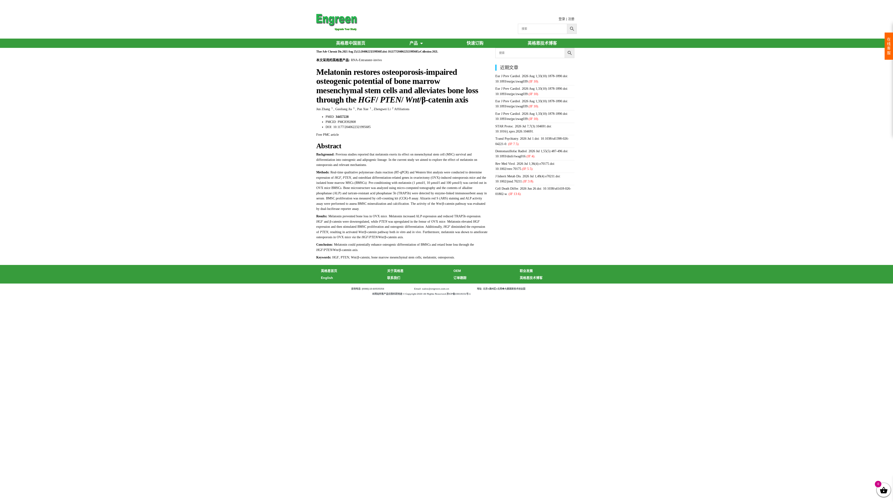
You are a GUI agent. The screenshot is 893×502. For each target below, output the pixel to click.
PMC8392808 (347, 122)
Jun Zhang (323, 109)
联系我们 (393, 278)
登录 (562, 19)
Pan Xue (362, 109)
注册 (571, 19)
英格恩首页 (329, 271)
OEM (457, 271)
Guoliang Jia (343, 109)
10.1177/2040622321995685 (352, 127)
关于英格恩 (395, 271)
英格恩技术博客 (542, 43)
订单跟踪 (459, 278)
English (327, 278)
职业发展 (526, 271)
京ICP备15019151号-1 (458, 294)
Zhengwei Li (382, 109)
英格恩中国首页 (350, 43)
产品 (414, 43)
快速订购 (475, 43)
